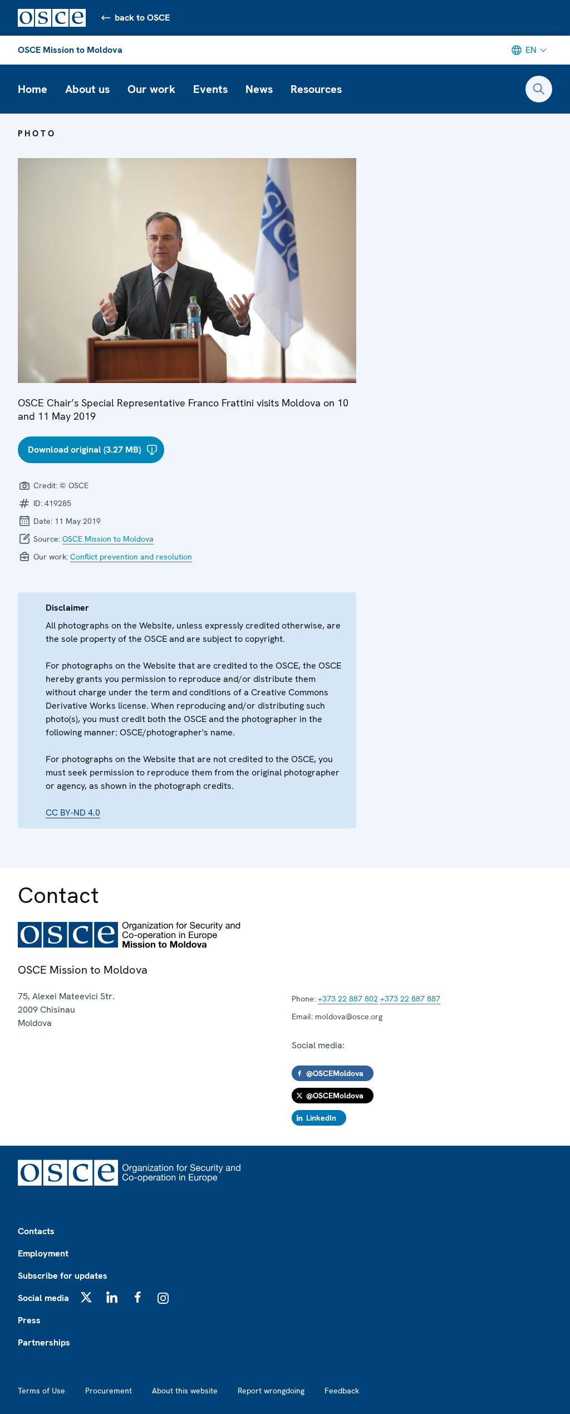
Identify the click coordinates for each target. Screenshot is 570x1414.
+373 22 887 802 (348, 999)
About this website (185, 1391)
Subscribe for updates (62, 1276)
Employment (43, 1253)
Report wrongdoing (271, 1391)
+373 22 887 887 (410, 999)
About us (87, 89)
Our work (151, 89)
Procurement (108, 1391)
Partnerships (44, 1342)
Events (210, 89)
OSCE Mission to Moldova (70, 50)
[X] (86, 1297)
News (259, 89)
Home (32, 89)
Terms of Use (41, 1391)
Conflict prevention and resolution (131, 557)
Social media (43, 1298)
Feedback (342, 1391)
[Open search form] (538, 89)
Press (29, 1320)
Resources (316, 89)
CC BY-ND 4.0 (73, 812)
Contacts (36, 1231)
